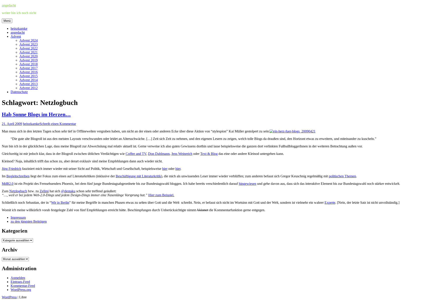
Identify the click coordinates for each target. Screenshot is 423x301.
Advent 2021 (28, 52)
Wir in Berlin (60, 202)
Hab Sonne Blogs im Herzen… (36, 114)
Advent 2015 (28, 76)
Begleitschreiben (18, 176)
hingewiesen (247, 183)
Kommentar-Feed (23, 286)
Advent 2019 (28, 60)
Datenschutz (19, 92)
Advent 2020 (28, 56)
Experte (330, 202)
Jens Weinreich (181, 154)
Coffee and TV (136, 154)
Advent (16, 36)
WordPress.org (21, 290)
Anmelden (18, 278)
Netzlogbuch (18, 191)
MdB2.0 (7, 183)
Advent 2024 (28, 40)
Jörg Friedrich (11, 169)
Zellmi (44, 191)
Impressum (18, 217)
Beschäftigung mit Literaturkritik (138, 176)
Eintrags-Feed (20, 282)
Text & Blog (209, 154)
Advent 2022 (28, 48)
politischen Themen (342, 176)
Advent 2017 (28, 68)
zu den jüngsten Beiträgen (29, 221)
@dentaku (68, 191)
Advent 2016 (28, 72)
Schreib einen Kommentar (58, 124)
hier (164, 169)
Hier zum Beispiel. (161, 195)
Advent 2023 (28, 44)
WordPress (9, 297)
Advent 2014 (28, 80)
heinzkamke (19, 28)
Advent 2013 (28, 84)
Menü (7, 20)
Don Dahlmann (159, 154)
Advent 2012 (28, 88)
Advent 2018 (28, 64)
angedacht (9, 5)
